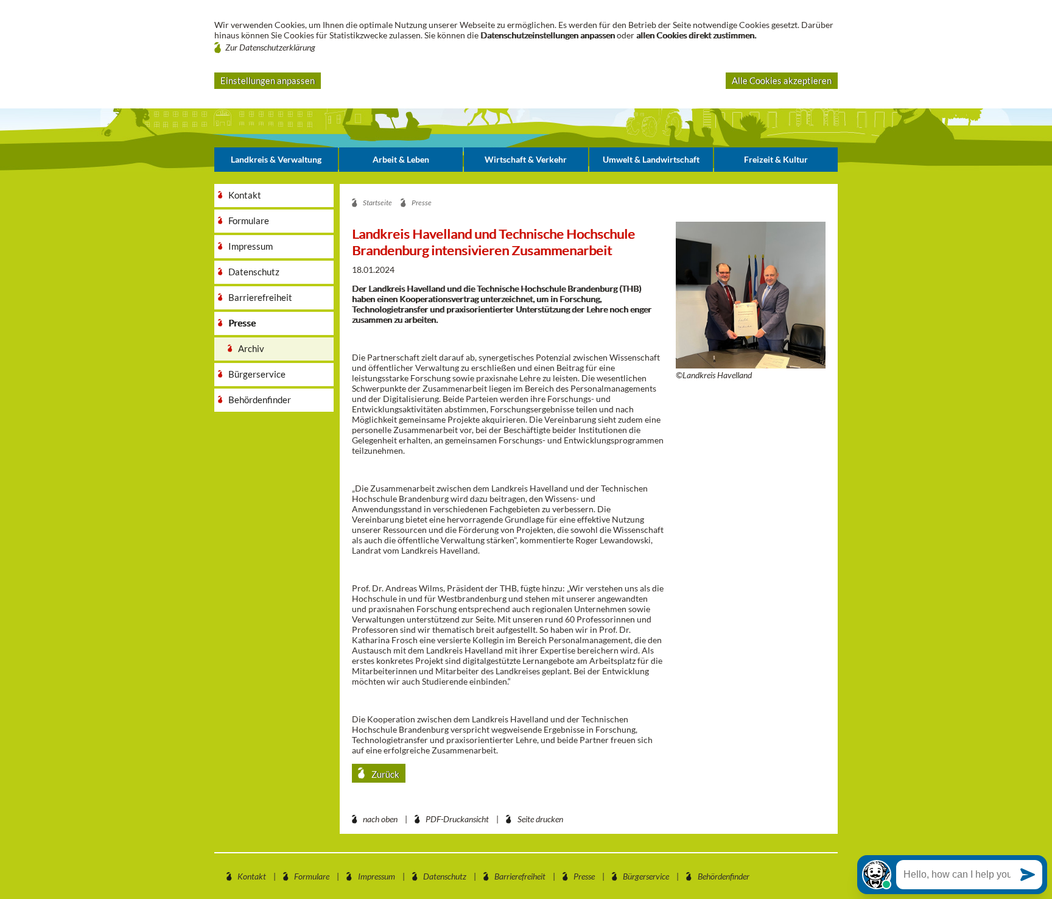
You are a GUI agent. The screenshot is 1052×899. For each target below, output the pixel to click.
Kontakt (251, 876)
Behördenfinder (723, 876)
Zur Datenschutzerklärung (270, 47)
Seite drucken (540, 819)
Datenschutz (444, 876)
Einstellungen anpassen (267, 80)
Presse (584, 876)
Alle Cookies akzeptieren (782, 80)
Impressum (376, 876)
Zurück (384, 774)
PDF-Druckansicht (457, 819)
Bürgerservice (646, 876)
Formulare (311, 876)
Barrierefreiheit (519, 876)
